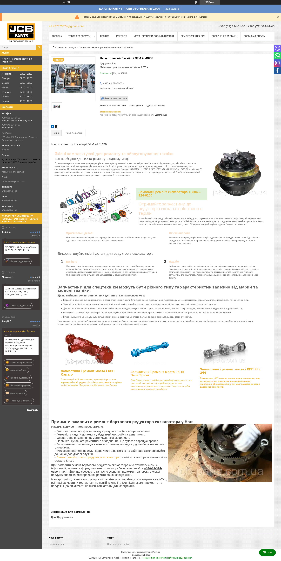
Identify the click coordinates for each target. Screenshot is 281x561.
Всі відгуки (32, 409)
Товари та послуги (79, 36)
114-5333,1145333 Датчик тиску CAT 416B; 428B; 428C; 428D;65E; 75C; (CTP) (20, 292)
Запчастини (172, 8)
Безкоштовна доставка (115, 98)
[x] (56, 127)
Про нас (104, 36)
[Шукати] (39, 47)
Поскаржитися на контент (154, 558)
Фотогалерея (57, 544)
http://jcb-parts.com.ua (13, 171)
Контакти (121, 36)
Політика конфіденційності (179, 558)
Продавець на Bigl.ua (140, 555)
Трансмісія (84, 47)
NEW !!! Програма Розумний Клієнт (154, 36)
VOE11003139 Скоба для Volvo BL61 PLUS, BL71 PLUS (20, 249)
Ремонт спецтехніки (193, 36)
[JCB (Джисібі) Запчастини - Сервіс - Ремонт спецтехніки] (21, 31)
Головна (57, 36)
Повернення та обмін (224, 36)
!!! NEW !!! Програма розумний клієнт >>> (17, 60)
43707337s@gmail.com (13, 181)
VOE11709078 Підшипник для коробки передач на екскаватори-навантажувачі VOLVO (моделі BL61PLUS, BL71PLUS (19, 345)
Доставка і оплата (254, 36)
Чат (270, 552)
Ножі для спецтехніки (118, 544)
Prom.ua (156, 552)
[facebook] (52, 127)
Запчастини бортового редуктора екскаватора (88, 457)
